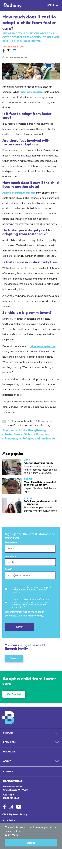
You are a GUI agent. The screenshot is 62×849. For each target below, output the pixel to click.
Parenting (42, 434)
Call (5, 794)
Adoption (8, 430)
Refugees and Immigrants (38, 438)
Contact (8, 771)
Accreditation (8, 820)
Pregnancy (11, 438)
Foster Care (12, 434)
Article (28, 479)
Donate (14, 658)
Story (27, 460)
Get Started (14, 694)
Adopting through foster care (18, 192)
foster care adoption (31, 92)
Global (28, 434)
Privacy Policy (35, 615)
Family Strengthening (32, 430)
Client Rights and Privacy (14, 814)
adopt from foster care (42, 346)
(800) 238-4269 (11, 798)
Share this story (13, 46)
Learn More (11, 835)
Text (12, 794)
